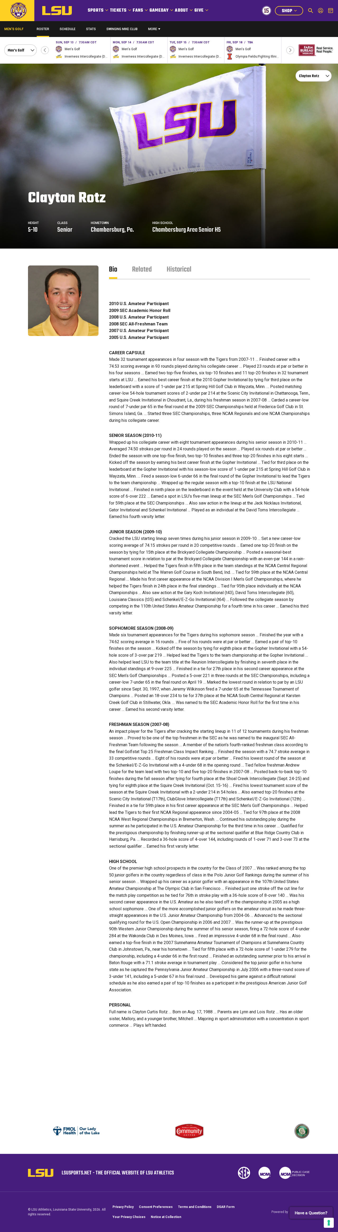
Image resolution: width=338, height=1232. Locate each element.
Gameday (158, 10)
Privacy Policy (123, 1207)
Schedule (68, 29)
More (152, 29)
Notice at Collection (166, 1217)
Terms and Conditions (195, 1207)
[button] (45, 50)
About (181, 10)
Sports (96, 10)
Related (142, 269)
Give (199, 10)
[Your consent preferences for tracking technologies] (329, 1223)
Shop (292, 11)
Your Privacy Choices (128, 1217)
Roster (43, 29)
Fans (138, 10)
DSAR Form (225, 1207)
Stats (91, 29)
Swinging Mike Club (122, 29)
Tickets (118, 10)
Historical (179, 269)
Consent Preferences (156, 1207)
